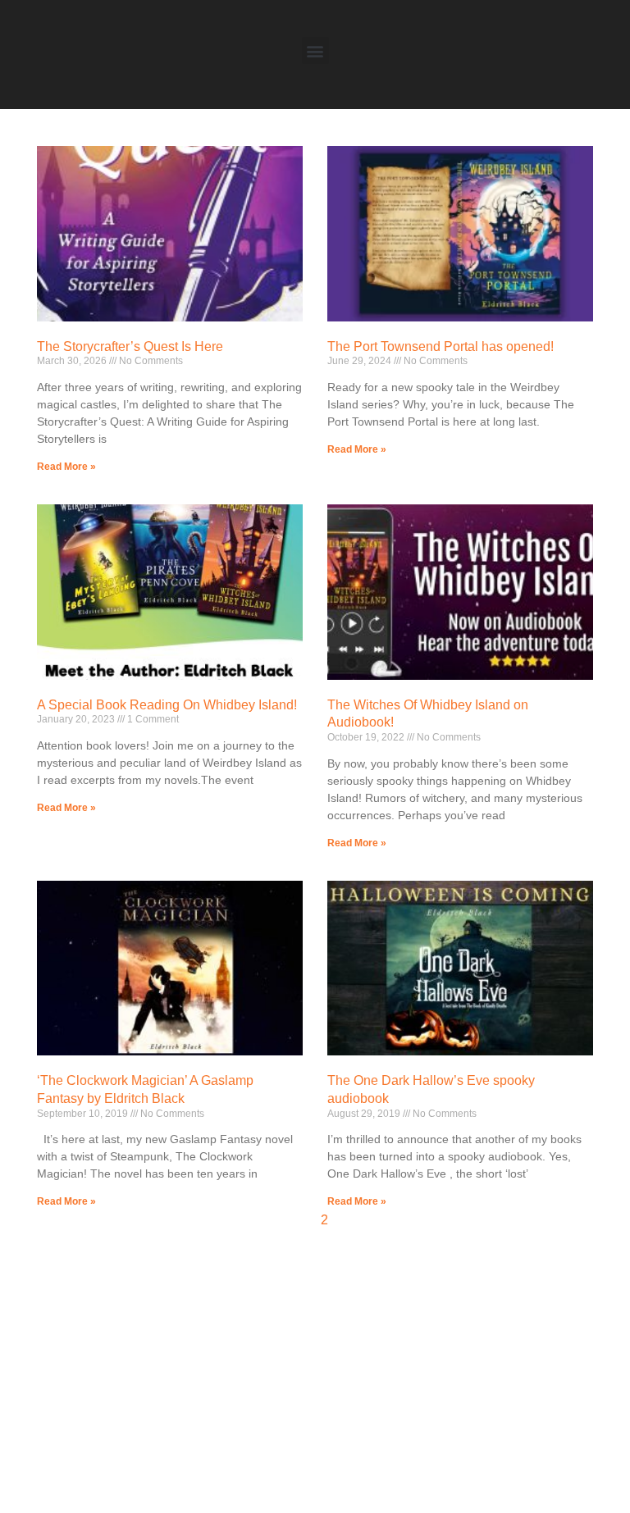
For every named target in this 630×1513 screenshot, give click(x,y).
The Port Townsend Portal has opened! (440, 346)
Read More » (66, 466)
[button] (315, 50)
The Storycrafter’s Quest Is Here (130, 346)
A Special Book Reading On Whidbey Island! (167, 705)
